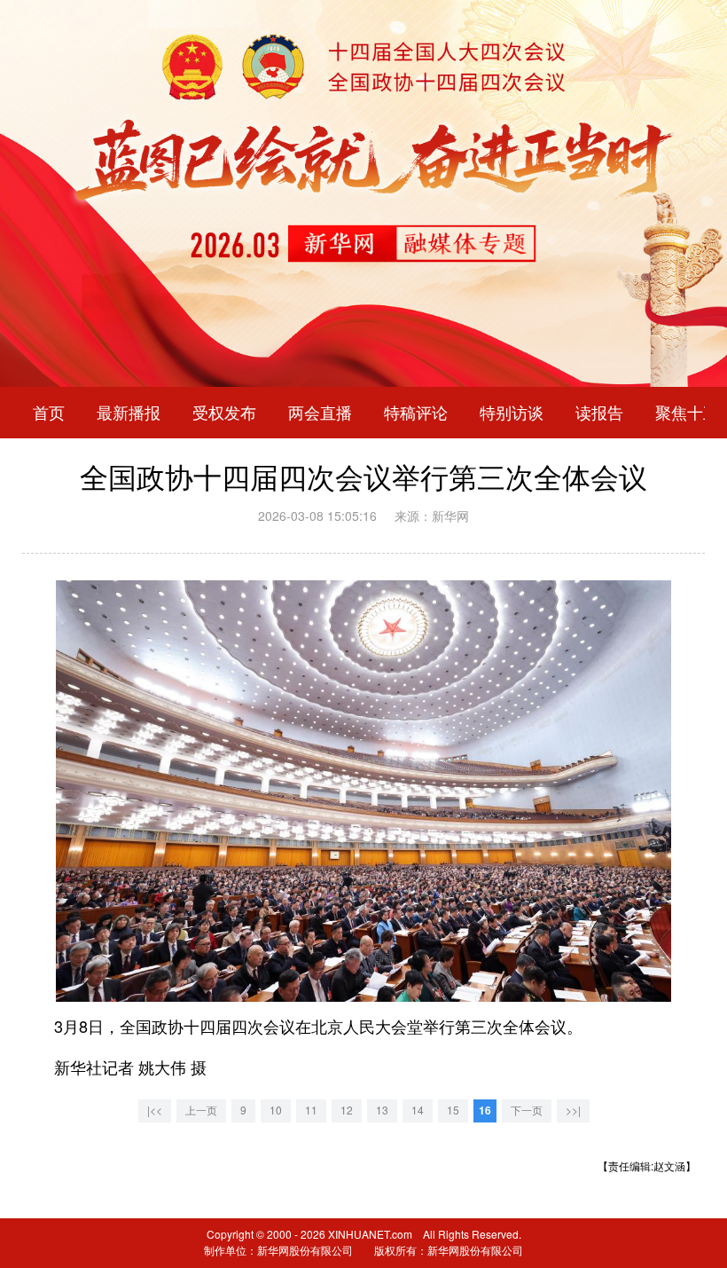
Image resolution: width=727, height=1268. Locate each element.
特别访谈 (511, 413)
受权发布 (224, 413)
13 (382, 1110)
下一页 (527, 1110)
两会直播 (320, 413)
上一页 (201, 1110)
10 (276, 1110)
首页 (49, 413)
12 (346, 1110)
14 (417, 1110)
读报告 (599, 413)
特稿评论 (416, 413)
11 (311, 1110)
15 (453, 1110)
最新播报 (128, 413)
